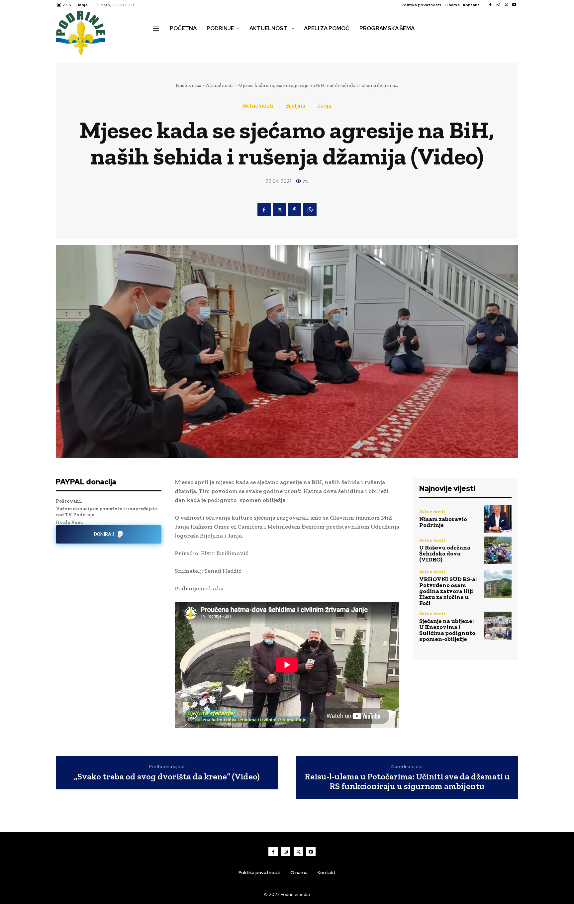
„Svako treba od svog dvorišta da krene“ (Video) (167, 776)
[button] (160, 43)
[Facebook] (490, 5)
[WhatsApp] (310, 209)
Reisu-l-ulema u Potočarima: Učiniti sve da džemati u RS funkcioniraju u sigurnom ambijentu (407, 781)
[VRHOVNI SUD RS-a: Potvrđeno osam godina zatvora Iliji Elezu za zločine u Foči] (498, 583)
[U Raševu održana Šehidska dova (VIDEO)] (498, 550)
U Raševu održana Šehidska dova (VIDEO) (444, 553)
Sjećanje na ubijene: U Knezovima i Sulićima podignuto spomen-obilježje (447, 630)
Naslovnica (188, 85)
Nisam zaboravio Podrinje (443, 522)
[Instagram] (498, 5)
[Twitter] (506, 5)
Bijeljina (295, 106)
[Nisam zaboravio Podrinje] (498, 518)
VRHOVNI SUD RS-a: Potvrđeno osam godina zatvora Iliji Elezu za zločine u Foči (448, 591)
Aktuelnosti (220, 85)
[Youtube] (514, 5)
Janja (324, 106)
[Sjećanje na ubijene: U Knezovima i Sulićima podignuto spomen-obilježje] (498, 625)
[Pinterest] (294, 209)
